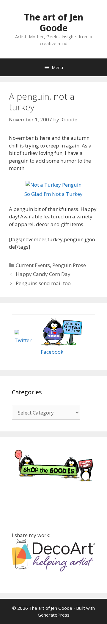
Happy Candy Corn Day (43, 274)
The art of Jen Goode (53, 22)
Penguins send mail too (43, 283)
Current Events (33, 265)
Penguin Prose (69, 265)
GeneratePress (54, 615)
